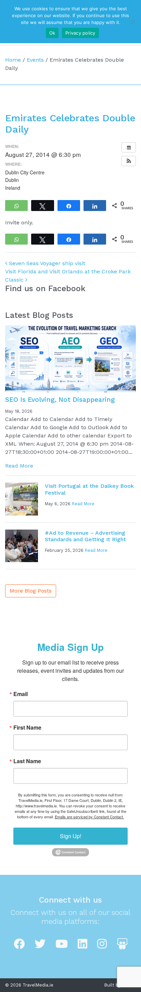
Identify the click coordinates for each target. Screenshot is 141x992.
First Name (27, 727)
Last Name (27, 761)
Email (20, 694)
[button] (129, 161)
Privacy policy (80, 33)
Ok (52, 33)
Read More (19, 465)
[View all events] (128, 147)
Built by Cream (120, 985)
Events (35, 60)
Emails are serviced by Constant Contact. (89, 816)
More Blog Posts (31, 590)
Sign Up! (70, 836)
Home (13, 60)
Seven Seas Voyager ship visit (46, 263)
